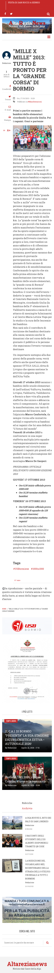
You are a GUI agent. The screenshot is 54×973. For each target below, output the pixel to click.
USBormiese (22, 568)
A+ (9, 130)
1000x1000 (38, 568)
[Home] (27, 24)
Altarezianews (27, 964)
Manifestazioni (35, 102)
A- (4, 130)
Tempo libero (11, 720)
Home (4, 609)
